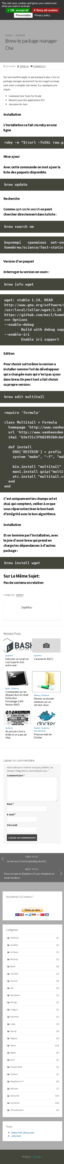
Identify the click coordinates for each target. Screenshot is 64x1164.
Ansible (34, 944)
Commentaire (16, 775)
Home (8, 35)
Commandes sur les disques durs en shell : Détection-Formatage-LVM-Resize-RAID (17, 698)
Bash (7, 688)
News (34, 1045)
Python (34, 1074)
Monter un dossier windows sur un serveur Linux (44, 702)
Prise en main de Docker (43, 736)
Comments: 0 (39, 66)
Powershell (34, 1066)
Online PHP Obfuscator (22, 1132)
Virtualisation (40, 731)
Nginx (34, 1052)
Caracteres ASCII (43, 658)
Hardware (34, 995)
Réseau (37, 695)
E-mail (11, 814)
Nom (10, 804)
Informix (34, 1016)
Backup (34, 959)
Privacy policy (42, 15)
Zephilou (24, 66)
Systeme (20, 35)
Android (34, 937)
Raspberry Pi (34, 1081)
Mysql (34, 1031)
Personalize (23, 15)
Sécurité (34, 1095)
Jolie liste (16, 1135)
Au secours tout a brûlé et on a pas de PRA (16, 734)
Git (34, 988)
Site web (12, 825)
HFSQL (34, 1002)
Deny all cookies (47, 10)
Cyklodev (36, 1156)
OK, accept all (19, 10)
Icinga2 (34, 1009)
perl (34, 1059)
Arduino (34, 952)
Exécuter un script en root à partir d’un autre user (17, 662)
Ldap (34, 1023)
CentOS (34, 973)
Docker (37, 728)
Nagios (34, 1038)
